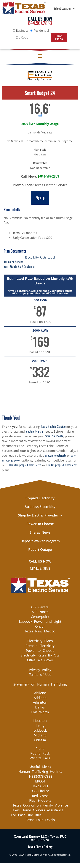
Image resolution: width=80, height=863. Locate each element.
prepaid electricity (55, 455)
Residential (41, 31)
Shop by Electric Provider (38, 515)
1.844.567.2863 (40, 568)
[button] (40, 56)
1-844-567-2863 (48, 176)
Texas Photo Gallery (40, 846)
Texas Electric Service (53, 426)
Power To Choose (40, 524)
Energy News (40, 532)
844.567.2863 (40, 22)
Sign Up (40, 198)
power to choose (54, 436)
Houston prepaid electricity (25, 465)
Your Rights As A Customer (19, 266)
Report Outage (40, 549)
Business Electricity (40, 506)
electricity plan (34, 431)
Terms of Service (13, 262)
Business (22, 31)
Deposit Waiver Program (40, 541)
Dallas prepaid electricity (61, 465)
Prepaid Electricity (40, 498)
